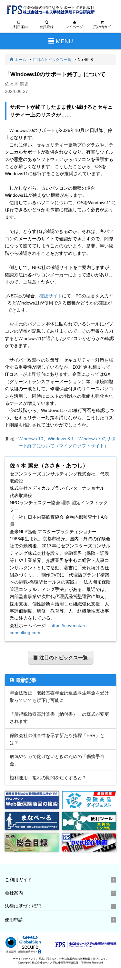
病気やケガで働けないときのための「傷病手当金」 (57, 760)
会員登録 (46, 27)
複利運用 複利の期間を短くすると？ (48, 777)
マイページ (74, 27)
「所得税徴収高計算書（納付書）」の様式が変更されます (59, 718)
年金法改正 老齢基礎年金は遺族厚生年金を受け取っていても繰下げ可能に (59, 696)
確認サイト (50, 295)
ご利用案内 (19, 27)
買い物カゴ (102, 27)
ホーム (20, 59)
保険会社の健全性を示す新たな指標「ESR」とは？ (57, 739)
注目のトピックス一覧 (52, 59)
